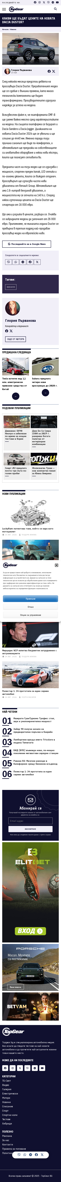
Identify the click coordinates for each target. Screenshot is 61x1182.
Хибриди (7, 1123)
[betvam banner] (30, 994)
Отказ (30, 606)
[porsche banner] (30, 945)
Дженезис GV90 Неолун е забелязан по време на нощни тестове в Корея (16, 435)
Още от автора (15, 339)
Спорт (5, 1110)
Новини (13, 29)
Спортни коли (9, 1114)
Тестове (6, 1119)
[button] (56, 565)
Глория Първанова (20, 320)
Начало (5, 29)
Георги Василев (29, 697)
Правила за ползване (14, 1148)
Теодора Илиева (29, 535)
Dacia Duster (11, 287)
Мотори (6, 1097)
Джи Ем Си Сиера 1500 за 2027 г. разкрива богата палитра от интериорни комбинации (41, 438)
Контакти (7, 1144)
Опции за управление (30, 615)
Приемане (30, 598)
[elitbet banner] (30, 843)
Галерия (6, 1089)
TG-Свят (6, 1080)
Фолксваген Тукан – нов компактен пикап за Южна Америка (44, 471)
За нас (5, 1140)
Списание (7, 1106)
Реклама (7, 1135)
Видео (5, 1085)
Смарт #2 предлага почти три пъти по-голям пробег (16, 471)
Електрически (10, 1093)
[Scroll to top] (56, 1156)
